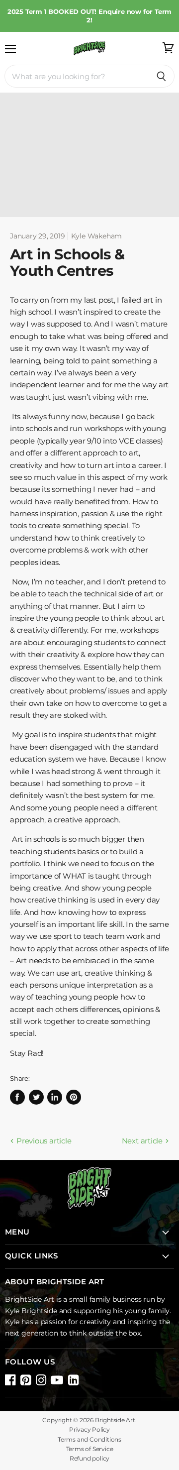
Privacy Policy (89, 1429)
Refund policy (89, 1458)
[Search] (161, 76)
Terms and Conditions (89, 1439)
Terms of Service (89, 1449)
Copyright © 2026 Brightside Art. (89, 1420)
